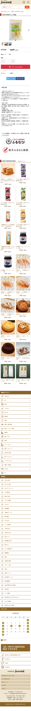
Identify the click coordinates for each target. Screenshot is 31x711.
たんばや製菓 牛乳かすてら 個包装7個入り (8, 203)
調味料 (6, 432)
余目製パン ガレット (21, 314)
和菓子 (12, 11)
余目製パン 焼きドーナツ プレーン (8, 336)
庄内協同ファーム (9, 577)
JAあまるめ (7, 528)
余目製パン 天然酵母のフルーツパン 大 (23, 293)
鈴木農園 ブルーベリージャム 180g (7, 271)
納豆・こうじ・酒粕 (9, 428)
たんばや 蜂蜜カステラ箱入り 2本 (23, 380)
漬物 (6, 420)
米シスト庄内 (8, 484)
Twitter (6, 663)
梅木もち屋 (7, 496)
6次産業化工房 (8, 540)
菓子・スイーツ (7, 11)
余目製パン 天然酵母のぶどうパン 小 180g (8, 293)
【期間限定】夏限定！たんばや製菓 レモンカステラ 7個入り (7, 248)
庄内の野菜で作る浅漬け (10, 585)
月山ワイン (7, 536)
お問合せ (4, 688)
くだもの (7, 408)
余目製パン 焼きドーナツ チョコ (8, 358)
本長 (6, 569)
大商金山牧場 (8, 561)
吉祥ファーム (8, 573)
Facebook (7, 659)
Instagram (7, 667)
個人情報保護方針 (6, 679)
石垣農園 (7, 508)
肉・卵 (6, 412)
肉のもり (7, 544)
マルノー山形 (8, 565)
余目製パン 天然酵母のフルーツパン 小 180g (8, 315)
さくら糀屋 (7, 593)
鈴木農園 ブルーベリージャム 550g (23, 247)
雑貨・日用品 (8, 464)
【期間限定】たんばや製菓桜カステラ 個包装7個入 (7, 225)
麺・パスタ (7, 436)
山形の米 (7, 396)
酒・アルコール (8, 456)
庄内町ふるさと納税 (9, 605)
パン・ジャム (8, 444)
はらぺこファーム (9, 488)
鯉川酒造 (7, 516)
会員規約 (4, 685)
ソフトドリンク (8, 460)
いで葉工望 (7, 492)
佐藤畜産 (7, 553)
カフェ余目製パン (9, 548)
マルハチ (7, 504)
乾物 (6, 440)
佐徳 (6, 557)
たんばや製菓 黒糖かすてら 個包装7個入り (23, 180)
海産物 (6, 416)
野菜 (6, 404)
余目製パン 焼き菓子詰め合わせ (23, 358)
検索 (27, 7)
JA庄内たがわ (8, 532)
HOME (2, 11)
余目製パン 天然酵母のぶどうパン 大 (23, 271)
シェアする (20, 78)
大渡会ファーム (8, 512)
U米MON (7, 589)
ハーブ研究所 (8, 524)
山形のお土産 (8, 452)
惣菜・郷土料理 (8, 424)
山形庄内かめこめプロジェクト (12, 597)
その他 (6, 469)
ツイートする (11, 78)
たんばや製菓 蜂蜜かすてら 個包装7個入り (23, 225)
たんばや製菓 (8, 601)
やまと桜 (7, 520)
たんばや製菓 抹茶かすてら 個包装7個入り (23, 203)
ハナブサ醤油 (8, 500)
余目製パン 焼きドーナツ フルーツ (23, 336)
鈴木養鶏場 (7, 581)
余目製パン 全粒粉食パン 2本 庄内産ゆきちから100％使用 (8, 181)
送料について (5, 682)
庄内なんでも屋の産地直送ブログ (13, 655)
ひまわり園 (7, 480)
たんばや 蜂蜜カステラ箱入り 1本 (7, 380)
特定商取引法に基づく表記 (8, 675)
